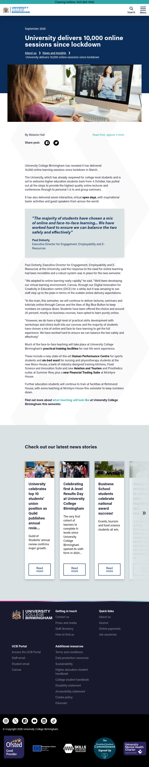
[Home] (16, 10)
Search (131, 12)
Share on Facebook (47, 143)
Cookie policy (64, 697)
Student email (20, 664)
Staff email (18, 658)
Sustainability (64, 664)
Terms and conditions (69, 652)
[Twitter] (15, 721)
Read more (39, 569)
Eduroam (61, 703)
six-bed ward (51, 360)
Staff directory (64, 628)
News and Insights (54, 53)
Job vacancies (108, 634)
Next (144, 513)
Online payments (110, 628)
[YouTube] (34, 721)
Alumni (103, 623)
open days (89, 197)
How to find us (64, 634)
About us (31, 53)
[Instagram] (6, 721)
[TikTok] (54, 721)
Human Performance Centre (90, 356)
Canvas (16, 669)
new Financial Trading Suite (81, 372)
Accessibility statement (70, 691)
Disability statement (68, 685)
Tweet (56, 143)
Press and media (66, 623)
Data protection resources (72, 658)
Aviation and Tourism (88, 368)
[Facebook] (25, 721)
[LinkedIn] (44, 721)
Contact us (62, 617)
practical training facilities (60, 348)
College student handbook (72, 679)
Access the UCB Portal (26, 652)
